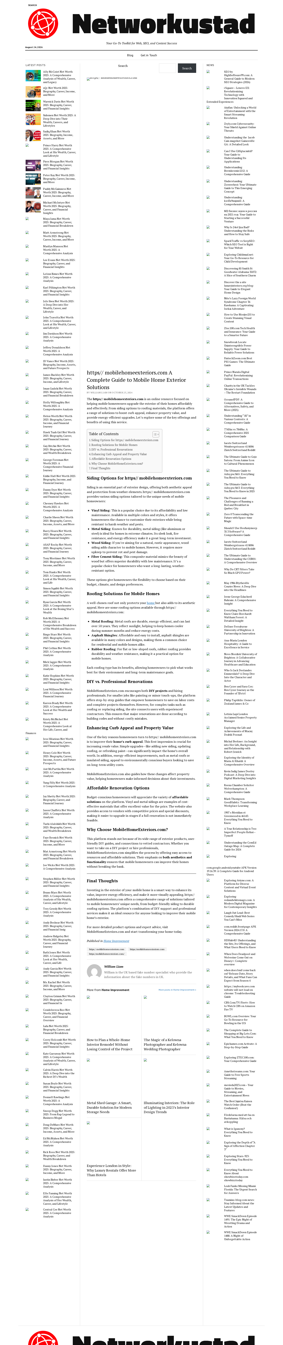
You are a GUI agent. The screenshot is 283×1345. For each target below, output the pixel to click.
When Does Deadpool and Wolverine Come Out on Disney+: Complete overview (239, 959)
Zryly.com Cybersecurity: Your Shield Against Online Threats (240, 127)
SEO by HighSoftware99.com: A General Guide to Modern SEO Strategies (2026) (239, 77)
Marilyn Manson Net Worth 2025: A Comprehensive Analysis (58, 250)
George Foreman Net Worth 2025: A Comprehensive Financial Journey (58, 465)
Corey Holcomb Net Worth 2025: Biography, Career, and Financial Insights (59, 1043)
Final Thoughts (100, 468)
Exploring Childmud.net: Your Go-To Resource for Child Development (239, 258)
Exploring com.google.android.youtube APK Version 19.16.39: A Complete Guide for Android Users (231, 865)
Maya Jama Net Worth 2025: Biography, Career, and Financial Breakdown (58, 222)
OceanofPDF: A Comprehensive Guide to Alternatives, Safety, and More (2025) (239, 405)
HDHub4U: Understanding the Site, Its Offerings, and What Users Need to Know (240, 944)
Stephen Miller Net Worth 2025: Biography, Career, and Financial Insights (59, 882)
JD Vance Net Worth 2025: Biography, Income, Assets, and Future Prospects (59, 364)
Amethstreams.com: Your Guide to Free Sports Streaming (239, 1075)
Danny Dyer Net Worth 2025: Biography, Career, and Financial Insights (57, 493)
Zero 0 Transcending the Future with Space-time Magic (239, 517)
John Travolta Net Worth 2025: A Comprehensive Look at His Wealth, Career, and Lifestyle (59, 323)
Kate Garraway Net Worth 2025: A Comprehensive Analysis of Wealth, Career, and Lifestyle (59, 1059)
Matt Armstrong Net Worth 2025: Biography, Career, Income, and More (58, 236)
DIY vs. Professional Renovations (112, 449)
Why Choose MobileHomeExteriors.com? (117, 463)
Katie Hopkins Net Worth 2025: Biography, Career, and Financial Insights (58, 679)
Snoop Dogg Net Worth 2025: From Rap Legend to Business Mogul (59, 1114)
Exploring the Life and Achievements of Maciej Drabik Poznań (238, 731)
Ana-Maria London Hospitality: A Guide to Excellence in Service (238, 644)
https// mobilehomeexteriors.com (106, 949)
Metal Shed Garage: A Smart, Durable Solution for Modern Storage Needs (109, 1107)
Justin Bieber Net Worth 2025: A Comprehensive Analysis (57, 1183)
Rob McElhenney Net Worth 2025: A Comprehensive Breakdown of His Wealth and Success (59, 623)
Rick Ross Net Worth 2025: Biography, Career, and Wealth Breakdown (59, 1155)
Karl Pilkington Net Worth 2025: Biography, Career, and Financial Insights (59, 291)
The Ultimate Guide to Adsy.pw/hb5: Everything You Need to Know (239, 474)
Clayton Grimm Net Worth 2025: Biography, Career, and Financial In (59, 999)
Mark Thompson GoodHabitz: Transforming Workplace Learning (240, 802)
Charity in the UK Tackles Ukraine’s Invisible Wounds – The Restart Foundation (240, 389)
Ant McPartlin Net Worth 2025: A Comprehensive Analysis (58, 772)
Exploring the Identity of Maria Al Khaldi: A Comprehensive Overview (239, 761)
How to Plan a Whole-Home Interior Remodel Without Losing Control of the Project (109, 1044)
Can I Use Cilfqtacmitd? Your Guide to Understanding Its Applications (238, 156)
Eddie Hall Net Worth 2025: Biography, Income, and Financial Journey (59, 479)
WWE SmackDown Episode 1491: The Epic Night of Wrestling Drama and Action (240, 1221)
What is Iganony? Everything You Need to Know (238, 1132)
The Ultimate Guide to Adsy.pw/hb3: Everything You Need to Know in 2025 (239, 488)
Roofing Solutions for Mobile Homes (114, 445)
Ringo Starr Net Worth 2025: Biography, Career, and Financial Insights (57, 638)
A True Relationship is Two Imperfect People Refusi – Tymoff (240, 832)
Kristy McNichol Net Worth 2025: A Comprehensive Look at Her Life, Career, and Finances (49, 726)
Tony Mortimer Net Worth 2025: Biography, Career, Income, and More (59, 562)
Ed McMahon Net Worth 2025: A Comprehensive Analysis (58, 1142)
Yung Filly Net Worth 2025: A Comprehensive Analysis (59, 784)
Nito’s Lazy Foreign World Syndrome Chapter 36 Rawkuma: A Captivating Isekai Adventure (240, 303)
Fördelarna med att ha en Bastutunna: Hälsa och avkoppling (239, 1118)
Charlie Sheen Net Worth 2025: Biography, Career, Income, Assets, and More (59, 521)
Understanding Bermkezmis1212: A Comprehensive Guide (237, 171)
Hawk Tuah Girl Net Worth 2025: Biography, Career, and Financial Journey (59, 436)
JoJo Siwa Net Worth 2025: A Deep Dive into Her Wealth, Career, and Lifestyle (58, 306)
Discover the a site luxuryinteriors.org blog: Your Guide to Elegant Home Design (239, 287)
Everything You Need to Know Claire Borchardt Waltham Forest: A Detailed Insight (238, 615)
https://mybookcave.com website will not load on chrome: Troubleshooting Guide (239, 991)
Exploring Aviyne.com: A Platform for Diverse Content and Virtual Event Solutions (240, 885)
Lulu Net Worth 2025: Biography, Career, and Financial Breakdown (56, 1029)
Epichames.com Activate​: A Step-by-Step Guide (240, 1045)
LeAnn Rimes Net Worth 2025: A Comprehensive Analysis (57, 277)
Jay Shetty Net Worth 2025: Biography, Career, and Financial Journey (59, 800)
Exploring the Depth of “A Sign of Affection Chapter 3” (239, 1146)
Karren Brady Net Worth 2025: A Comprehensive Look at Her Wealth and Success (58, 708)
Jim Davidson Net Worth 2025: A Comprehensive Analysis (57, 337)
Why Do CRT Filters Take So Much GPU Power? (239, 571)
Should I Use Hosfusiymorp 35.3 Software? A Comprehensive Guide (240, 531)
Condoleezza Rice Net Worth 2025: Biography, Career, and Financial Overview (57, 1015)
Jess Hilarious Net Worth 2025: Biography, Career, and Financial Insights (58, 742)
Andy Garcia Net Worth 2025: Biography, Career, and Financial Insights (57, 972)
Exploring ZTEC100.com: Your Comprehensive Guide (240, 1059)
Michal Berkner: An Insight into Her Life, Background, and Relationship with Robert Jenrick (240, 747)
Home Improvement (116, 941)
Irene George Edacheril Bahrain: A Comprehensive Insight (240, 600)
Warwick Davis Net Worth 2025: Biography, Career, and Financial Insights (58, 105)
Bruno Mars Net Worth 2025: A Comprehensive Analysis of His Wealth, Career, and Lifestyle (57, 898)
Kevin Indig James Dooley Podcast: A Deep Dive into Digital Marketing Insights (240, 775)
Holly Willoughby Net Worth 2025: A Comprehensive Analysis (58, 406)
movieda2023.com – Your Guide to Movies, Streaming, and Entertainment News (238, 1090)
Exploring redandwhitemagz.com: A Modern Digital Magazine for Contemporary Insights (240, 902)
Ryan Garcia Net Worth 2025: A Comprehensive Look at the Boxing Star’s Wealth (58, 607)
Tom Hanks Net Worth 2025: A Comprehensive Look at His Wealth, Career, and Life (59, 577)
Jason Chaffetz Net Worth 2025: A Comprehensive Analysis (59, 813)
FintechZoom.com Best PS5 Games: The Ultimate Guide (239, 362)
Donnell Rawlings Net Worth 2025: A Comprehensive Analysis (58, 1100)
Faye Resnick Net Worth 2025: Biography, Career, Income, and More (57, 841)
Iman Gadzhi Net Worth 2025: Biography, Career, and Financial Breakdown (58, 392)
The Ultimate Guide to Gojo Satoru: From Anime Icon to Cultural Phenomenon (240, 460)
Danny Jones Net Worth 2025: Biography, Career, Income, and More (57, 1169)
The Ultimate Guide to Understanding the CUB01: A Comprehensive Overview (240, 559)
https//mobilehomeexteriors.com (147, 949)
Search (123, 66)
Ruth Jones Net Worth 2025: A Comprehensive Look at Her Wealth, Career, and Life (57, 958)
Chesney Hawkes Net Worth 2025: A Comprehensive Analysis (58, 507)
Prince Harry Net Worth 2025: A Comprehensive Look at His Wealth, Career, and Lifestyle (59, 150)
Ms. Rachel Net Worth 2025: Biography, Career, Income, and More (57, 986)
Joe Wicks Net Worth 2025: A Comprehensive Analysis (59, 866)
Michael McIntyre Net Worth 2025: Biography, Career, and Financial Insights (57, 208)
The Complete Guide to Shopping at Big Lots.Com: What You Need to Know (240, 1033)
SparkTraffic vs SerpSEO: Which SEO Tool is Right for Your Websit (239, 244)
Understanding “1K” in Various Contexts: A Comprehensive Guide (237, 419)
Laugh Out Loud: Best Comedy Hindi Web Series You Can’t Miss (239, 916)
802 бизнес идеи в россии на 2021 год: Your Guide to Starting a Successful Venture (240, 216)
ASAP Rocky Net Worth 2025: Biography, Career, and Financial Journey (57, 548)
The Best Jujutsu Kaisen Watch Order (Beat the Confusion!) (238, 1104)
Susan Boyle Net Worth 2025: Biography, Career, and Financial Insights (57, 1087)
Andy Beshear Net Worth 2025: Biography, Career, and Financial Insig (58, 926)
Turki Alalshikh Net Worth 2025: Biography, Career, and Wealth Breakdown (59, 827)
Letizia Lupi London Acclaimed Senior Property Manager (240, 717)
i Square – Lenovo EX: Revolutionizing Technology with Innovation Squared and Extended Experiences (230, 94)
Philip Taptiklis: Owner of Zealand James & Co (239, 701)
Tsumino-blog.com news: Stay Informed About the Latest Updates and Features (239, 1205)
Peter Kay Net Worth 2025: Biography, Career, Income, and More (59, 178)
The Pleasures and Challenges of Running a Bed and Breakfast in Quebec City (238, 503)
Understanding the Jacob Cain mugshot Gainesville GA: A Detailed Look (239, 141)
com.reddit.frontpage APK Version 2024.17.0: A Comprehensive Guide (240, 930)
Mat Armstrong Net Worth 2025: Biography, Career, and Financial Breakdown (59, 855)
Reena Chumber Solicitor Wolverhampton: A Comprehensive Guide (239, 788)
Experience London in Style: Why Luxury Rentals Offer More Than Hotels (111, 1170)
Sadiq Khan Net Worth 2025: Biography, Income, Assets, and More (58, 135)
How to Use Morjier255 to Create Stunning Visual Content (239, 318)
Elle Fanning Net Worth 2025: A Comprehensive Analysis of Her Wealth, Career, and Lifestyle (57, 1198)
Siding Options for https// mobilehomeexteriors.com (124, 440)
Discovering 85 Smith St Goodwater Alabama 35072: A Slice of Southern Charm (240, 272)
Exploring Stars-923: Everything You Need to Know (238, 1159)
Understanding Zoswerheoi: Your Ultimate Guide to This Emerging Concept (240, 186)
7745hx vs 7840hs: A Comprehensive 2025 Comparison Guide (236, 433)
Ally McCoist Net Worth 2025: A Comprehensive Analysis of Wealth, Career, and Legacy (59, 77)
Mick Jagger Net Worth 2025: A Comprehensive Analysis (57, 665)
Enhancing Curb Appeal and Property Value (119, 454)
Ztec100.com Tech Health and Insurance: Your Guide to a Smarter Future (239, 331)
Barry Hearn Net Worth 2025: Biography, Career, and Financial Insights (57, 534)
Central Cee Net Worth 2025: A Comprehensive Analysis (57, 1213)
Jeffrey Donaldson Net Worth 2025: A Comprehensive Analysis (58, 351)
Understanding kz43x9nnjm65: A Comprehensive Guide (237, 201)
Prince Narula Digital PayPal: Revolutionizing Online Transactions (238, 375)
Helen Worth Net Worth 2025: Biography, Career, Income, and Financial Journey (57, 421)
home (151, 603)
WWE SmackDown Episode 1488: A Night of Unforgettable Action (240, 1236)
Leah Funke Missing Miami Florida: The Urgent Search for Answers (240, 1189)
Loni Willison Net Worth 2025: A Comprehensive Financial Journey (57, 693)
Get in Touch (149, 55)
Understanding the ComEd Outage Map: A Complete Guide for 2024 (240, 846)
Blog (130, 55)
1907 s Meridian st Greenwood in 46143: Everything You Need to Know (238, 818)
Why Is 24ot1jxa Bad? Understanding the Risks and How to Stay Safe (239, 230)
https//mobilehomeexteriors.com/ (106, 953)
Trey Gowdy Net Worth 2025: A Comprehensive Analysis (57, 912)
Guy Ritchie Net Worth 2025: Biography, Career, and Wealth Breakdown (57, 449)
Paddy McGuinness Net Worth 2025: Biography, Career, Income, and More (58, 192)
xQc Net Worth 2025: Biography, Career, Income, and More (59, 91)
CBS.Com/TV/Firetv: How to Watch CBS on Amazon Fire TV (239, 1006)
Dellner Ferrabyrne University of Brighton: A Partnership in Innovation (239, 630)
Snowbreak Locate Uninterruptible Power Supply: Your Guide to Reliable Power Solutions (239, 347)
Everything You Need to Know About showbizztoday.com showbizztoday (238, 1175)
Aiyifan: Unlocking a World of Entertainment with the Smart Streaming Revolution (240, 113)
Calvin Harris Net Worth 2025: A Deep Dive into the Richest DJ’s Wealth (59, 1073)
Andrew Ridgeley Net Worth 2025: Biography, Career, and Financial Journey (57, 941)
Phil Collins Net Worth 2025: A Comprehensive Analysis (57, 651)
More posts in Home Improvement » (177, 989)
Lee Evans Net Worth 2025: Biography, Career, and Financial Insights (59, 263)
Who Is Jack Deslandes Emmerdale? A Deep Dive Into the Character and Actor (239, 675)
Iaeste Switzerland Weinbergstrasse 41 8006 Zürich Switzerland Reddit (239, 446)
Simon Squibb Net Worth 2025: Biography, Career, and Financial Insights (58, 592)
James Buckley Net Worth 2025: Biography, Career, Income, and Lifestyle (58, 378)
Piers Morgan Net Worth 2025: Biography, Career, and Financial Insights (58, 165)
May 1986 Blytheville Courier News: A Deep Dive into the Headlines (240, 586)
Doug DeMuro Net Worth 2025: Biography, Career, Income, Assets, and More (59, 1128)
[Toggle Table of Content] (154, 434)
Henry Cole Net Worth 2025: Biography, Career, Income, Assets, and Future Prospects (59, 758)
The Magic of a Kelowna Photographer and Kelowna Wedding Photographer (165, 1044)
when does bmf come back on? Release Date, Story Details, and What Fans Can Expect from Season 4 (240, 975)
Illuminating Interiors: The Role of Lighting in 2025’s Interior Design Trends (169, 1107)
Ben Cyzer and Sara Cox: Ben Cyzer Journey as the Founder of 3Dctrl (239, 690)
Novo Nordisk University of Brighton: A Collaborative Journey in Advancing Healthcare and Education (240, 659)
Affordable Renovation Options (111, 459)
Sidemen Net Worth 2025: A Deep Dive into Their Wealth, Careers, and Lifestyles (59, 120)
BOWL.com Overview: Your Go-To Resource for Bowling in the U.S (240, 1019)
